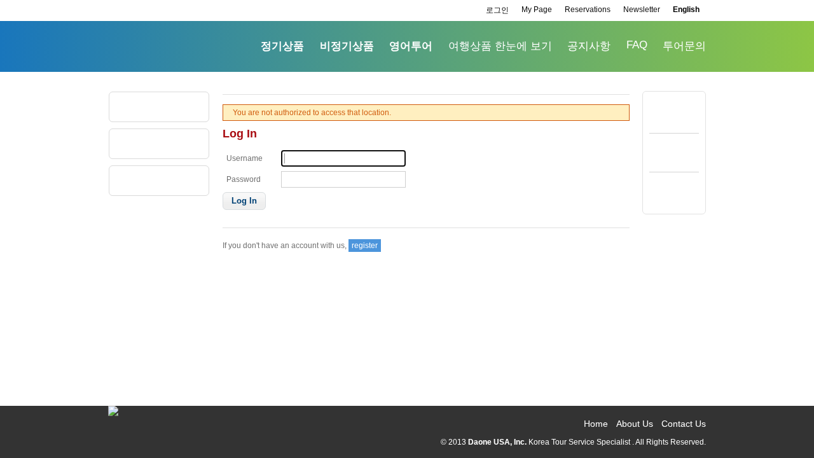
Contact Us (683, 424)
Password (243, 179)
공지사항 (588, 46)
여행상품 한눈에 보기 (500, 46)
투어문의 (684, 46)
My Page (536, 9)
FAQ (636, 45)
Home (596, 424)
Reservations (587, 9)
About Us (634, 424)
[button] (244, 201)
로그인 (497, 10)
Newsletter (641, 9)
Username (244, 158)
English (686, 9)
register (365, 245)
